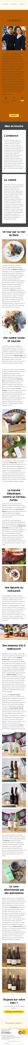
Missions (14, 4)
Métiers (5, 4)
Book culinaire (14, 1028)
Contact (22, 4)
